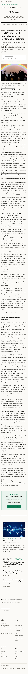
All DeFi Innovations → (19, 559)
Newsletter (17, 658)
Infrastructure (12, 24)
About (16, 656)
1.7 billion (12, 114)
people (17, 114)
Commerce (17, 630)
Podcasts (3, 7)
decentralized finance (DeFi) (19, 323)
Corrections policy (19, 653)
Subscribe (15, 7)
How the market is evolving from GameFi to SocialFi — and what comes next (13, 582)
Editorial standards (19, 651)
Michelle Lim (9, 56)
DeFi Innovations (9, 30)
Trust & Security (19, 638)
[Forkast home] (14, 12)
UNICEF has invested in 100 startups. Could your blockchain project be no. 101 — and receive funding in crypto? (13, 173)
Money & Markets (19, 628)
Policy (16, 640)
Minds (16, 648)
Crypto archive (4, 656)
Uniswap (3, 413)
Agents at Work (18, 633)
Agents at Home (19, 635)
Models (3, 24)
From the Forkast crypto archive (11, 61)
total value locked (16, 290)
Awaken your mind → (14, 506)
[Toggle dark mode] (20, 7)
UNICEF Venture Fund (8, 88)
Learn (9, 7)
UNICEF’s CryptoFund (11, 161)
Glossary (3, 651)
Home (2, 30)
